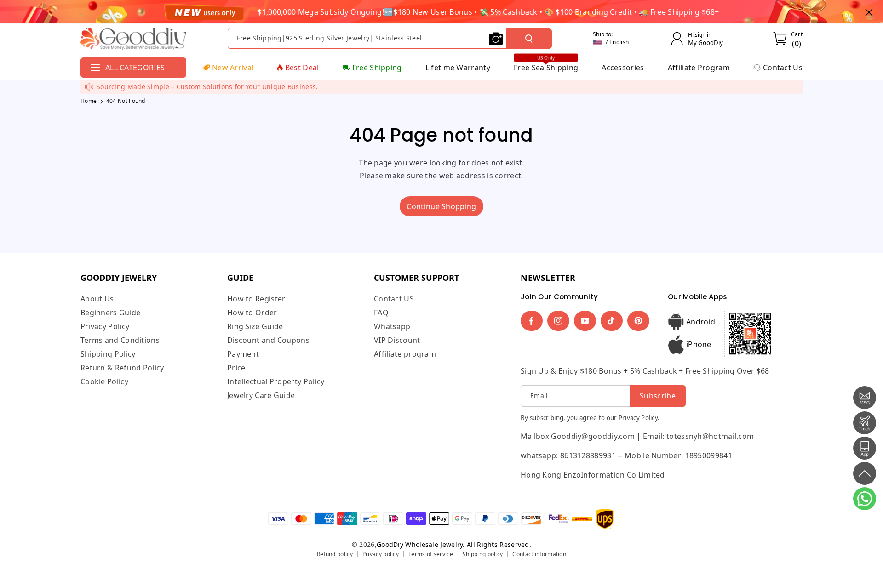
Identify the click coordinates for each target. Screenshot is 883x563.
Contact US (394, 299)
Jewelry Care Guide (261, 395)
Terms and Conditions (120, 340)
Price (236, 368)
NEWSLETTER (548, 277)
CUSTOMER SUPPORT (416, 277)
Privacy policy (380, 554)
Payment (243, 354)
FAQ (381, 312)
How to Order (252, 312)
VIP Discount (397, 340)
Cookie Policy (104, 381)
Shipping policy (483, 554)
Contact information (539, 554)
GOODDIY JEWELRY (118, 277)
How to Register (256, 299)
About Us (97, 299)
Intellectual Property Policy (275, 381)
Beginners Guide (110, 312)
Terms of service (430, 554)
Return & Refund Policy (122, 368)
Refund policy (335, 554)
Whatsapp (392, 326)
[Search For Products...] (529, 38)
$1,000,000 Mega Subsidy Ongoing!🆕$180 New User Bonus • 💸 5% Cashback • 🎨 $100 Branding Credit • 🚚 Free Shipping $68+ (488, 12)
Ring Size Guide (255, 326)
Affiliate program (405, 354)
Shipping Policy (108, 354)
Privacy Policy (104, 326)
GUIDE (240, 277)
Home (88, 101)
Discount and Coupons (268, 340)
